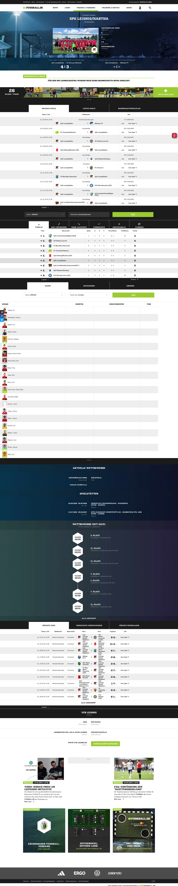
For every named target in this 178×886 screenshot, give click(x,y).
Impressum (26, 881)
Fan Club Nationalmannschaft (53, 2)
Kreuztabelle (119, 227)
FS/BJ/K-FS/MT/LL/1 (78, 485)
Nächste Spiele (49, 108)
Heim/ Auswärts (79, 227)
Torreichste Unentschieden (89, 625)
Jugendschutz (60, 881)
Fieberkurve (99, 227)
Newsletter (79, 2)
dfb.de (33, 2)
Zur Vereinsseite (89, 22)
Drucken (133, 279)
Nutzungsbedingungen (49, 881)
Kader (48, 286)
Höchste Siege (48, 625)
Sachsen (92, 15)
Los (133, 214)
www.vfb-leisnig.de (77, 742)
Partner (64, 2)
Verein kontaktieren (105, 744)
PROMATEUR (26, 2)
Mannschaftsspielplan (129, 108)
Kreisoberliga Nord (110, 28)
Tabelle (39, 227)
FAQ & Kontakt (71, 2)
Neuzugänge (89, 286)
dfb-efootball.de (40, 2)
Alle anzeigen (88, 618)
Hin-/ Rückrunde (59, 227)
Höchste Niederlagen (129, 625)
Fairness (139, 227)
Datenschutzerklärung (36, 881)
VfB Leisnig (89, 712)
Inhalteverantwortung (71, 881)
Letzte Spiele (89, 108)
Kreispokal (96, 477)
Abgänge (130, 286)
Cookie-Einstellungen (83, 881)
